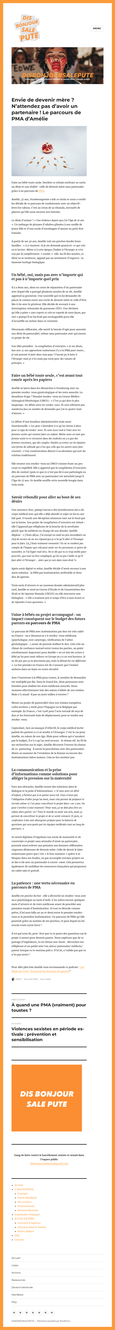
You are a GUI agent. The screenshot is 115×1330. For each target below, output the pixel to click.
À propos (23, 1193)
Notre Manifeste (27, 1197)
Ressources (18, 1280)
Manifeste (17, 1294)
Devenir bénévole (28, 1210)
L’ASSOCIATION (24, 1189)
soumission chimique (27, 1214)
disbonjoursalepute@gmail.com (49, 1163)
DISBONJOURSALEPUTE (23, 1321)
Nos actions (24, 1201)
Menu (97, 28)
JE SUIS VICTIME (24, 1218)
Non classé (45, 979)
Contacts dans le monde (32, 1227)
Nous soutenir (26, 1206)
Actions (16, 1272)
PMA (41, 190)
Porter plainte (26, 1231)
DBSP (18, 979)
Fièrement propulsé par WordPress (53, 1321)
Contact (19, 1239)
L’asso (15, 1265)
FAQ (17, 1235)
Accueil (19, 1185)
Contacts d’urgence (29, 1222)
